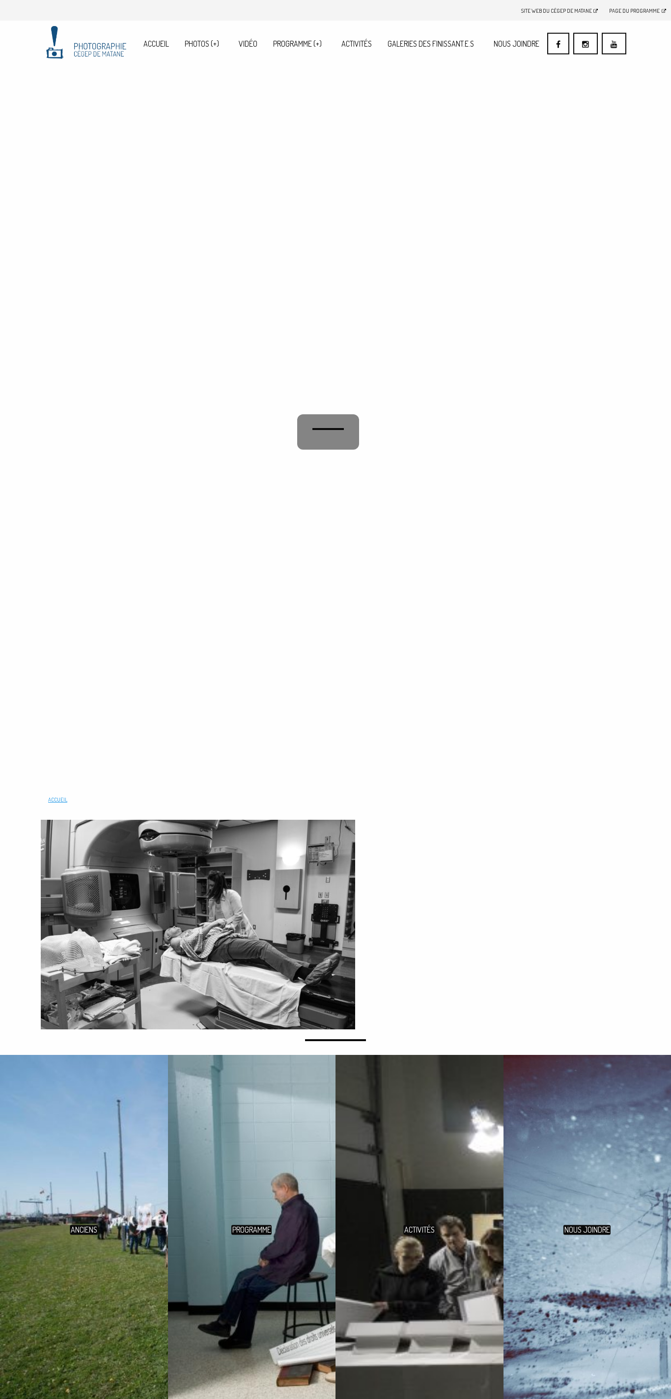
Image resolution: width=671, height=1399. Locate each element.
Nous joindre (516, 44)
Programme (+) (297, 44)
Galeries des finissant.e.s (431, 44)
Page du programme (634, 10)
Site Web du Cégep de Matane (556, 10)
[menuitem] (156, 43)
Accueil (156, 44)
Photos (202, 44)
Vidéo (248, 44)
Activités (356, 44)
